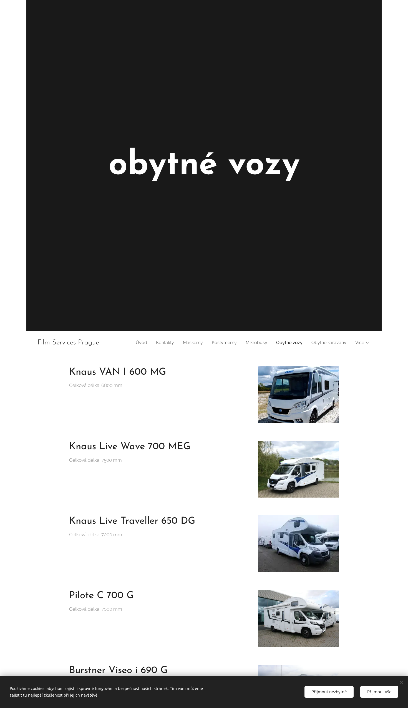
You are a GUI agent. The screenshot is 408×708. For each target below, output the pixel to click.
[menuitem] (143, 343)
